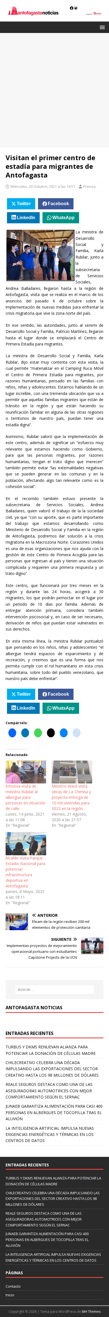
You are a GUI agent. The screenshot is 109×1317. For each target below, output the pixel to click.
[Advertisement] (54, 90)
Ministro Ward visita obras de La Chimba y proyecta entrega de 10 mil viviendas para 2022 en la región (71, 797)
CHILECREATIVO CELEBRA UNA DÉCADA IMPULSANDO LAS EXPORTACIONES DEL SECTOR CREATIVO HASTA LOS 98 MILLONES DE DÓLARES (52, 1069)
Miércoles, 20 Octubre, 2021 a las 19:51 (43, 186)
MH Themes (91, 1311)
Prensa (89, 186)
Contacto (13, 1286)
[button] (101, 27)
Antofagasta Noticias (34, 1008)
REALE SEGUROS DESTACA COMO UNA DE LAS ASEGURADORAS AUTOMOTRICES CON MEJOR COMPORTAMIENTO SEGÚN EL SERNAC (49, 1091)
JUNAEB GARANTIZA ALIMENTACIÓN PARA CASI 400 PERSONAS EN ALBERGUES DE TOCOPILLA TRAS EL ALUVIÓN (54, 1112)
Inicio (10, 1294)
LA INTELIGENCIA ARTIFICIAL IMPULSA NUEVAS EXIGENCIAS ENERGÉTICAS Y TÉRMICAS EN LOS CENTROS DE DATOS (50, 1134)
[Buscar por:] (55, 989)
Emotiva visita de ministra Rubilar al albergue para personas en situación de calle (25, 797)
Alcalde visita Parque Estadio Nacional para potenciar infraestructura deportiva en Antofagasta (25, 872)
